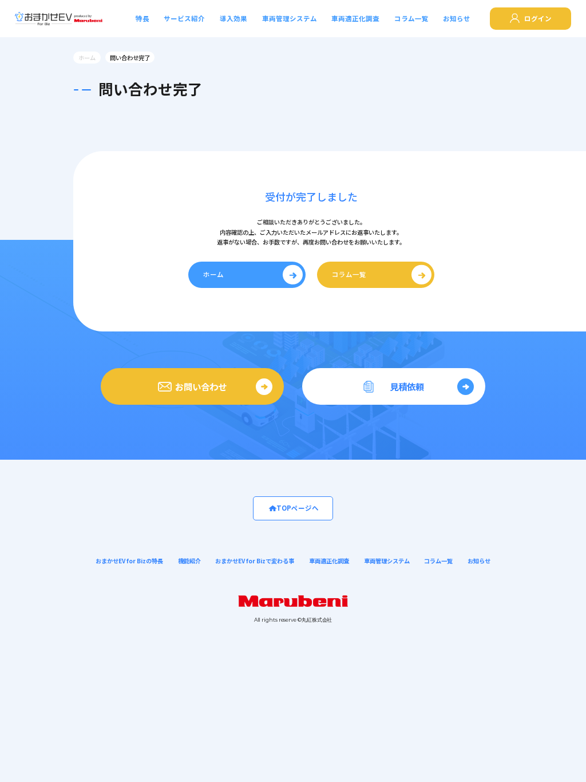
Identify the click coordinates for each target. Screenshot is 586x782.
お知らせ (456, 18)
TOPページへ (297, 507)
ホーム (87, 57)
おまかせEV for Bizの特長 (129, 560)
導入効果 (233, 18)
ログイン (538, 18)
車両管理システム (289, 18)
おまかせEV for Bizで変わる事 (254, 560)
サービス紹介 (184, 18)
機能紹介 (189, 560)
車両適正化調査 (355, 18)
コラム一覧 (411, 18)
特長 (142, 18)
